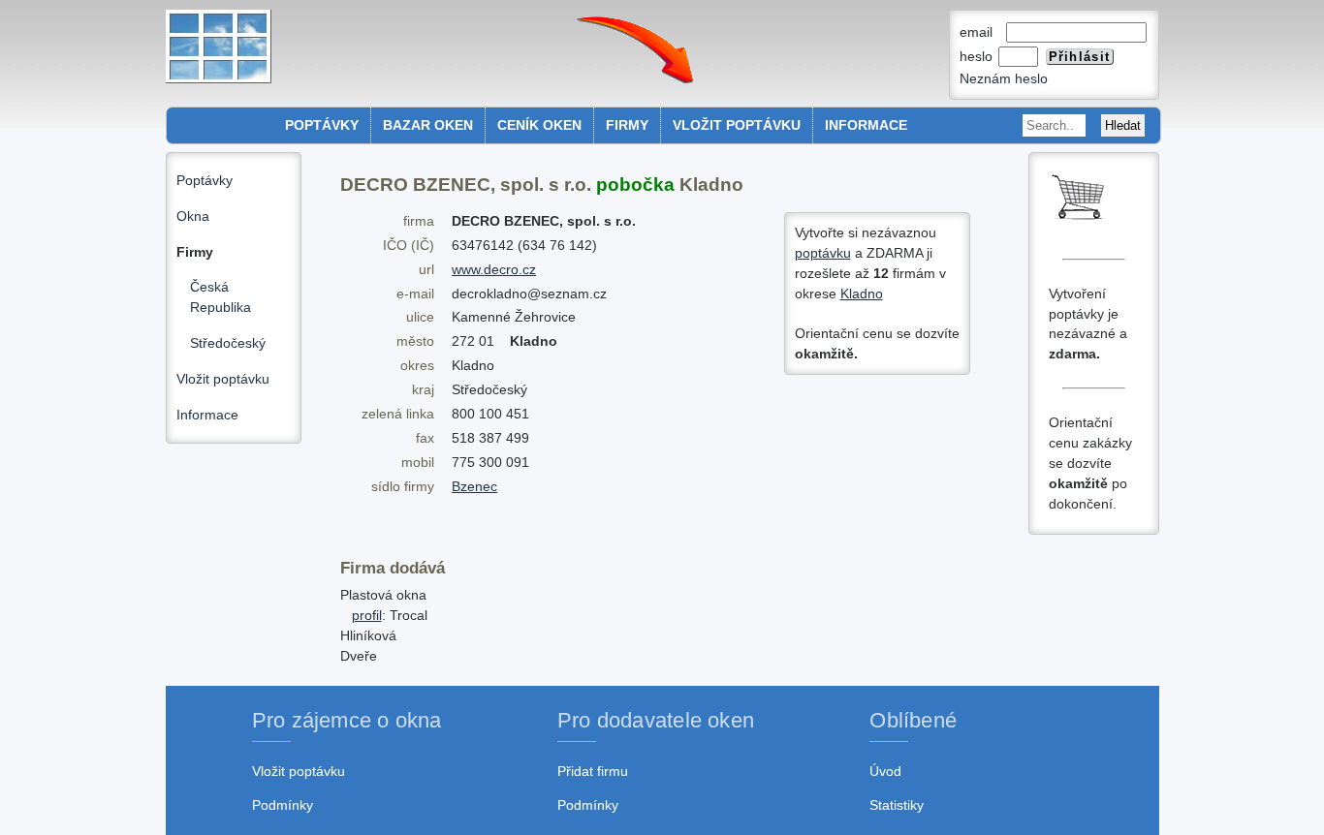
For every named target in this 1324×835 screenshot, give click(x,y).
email (982, 32)
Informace (207, 414)
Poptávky (204, 180)
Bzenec (474, 486)
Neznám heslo (1004, 78)
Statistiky (896, 805)
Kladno (861, 293)
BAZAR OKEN (428, 125)
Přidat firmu (592, 771)
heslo (978, 56)
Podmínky (282, 805)
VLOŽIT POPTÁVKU (737, 125)
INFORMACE (866, 125)
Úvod (885, 771)
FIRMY (627, 125)
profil (367, 615)
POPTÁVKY (322, 125)
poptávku (823, 253)
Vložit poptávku (222, 379)
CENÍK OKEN (539, 125)
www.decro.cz (494, 269)
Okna (192, 216)
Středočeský (228, 343)
